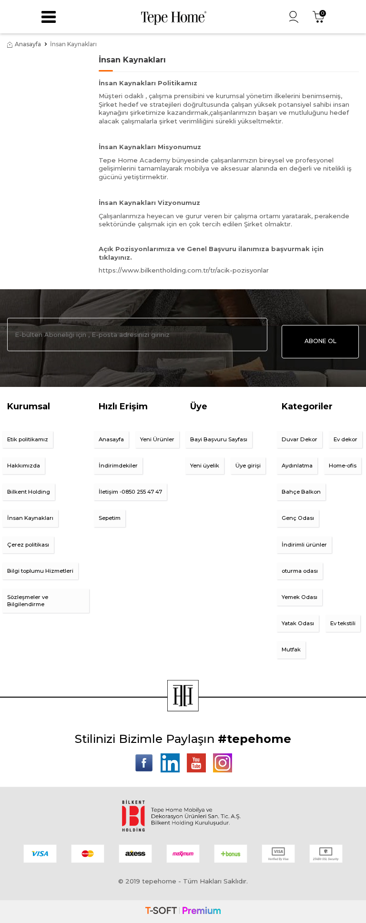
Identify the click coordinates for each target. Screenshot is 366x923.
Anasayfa (28, 44)
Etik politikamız (27, 439)
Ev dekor (345, 439)
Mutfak (291, 649)
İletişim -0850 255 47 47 (130, 491)
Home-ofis (342, 465)
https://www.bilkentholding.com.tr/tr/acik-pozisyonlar (184, 270)
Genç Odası (298, 518)
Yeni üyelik (204, 465)
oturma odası (300, 571)
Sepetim (110, 518)
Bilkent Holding (28, 491)
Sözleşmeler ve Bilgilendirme (27, 601)
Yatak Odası (298, 623)
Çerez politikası (28, 544)
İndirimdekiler (118, 465)
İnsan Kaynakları (30, 518)
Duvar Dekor (299, 439)
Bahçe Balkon (301, 491)
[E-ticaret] (183, 911)
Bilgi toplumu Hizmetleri (40, 571)
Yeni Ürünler (157, 439)
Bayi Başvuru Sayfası (218, 439)
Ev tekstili (343, 623)
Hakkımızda (23, 465)
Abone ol (320, 341)
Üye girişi (248, 465)
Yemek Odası (299, 597)
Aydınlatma (297, 465)
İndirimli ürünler (304, 544)
